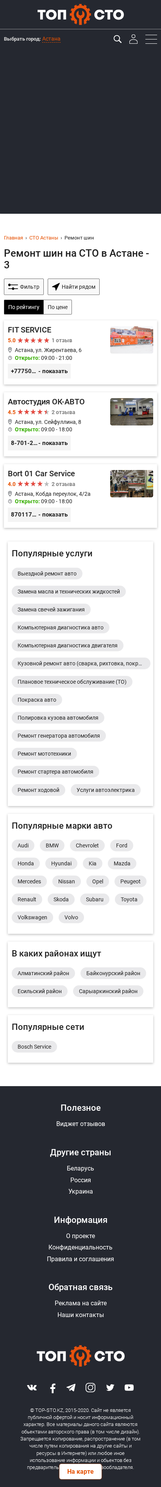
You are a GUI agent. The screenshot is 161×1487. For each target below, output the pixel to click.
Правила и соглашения (80, 1259)
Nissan (66, 881)
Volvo (71, 917)
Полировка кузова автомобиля (58, 718)
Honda (26, 863)
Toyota (129, 899)
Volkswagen (32, 917)
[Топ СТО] (80, 14)
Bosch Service (34, 1047)
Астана (51, 39)
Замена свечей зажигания (51, 609)
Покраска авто (37, 700)
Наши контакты (80, 1315)
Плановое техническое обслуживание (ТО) (72, 682)
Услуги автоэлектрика (106, 790)
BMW (52, 845)
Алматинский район (43, 973)
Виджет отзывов (80, 1124)
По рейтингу (23, 307)
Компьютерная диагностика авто (61, 627)
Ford (121, 845)
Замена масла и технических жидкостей (69, 591)
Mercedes (29, 881)
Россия (80, 1180)
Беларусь (80, 1168)
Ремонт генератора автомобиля (59, 736)
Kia (93, 863)
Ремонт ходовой (38, 790)
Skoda (61, 899)
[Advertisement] (80, 133)
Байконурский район (113, 973)
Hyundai (61, 863)
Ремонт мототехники (44, 754)
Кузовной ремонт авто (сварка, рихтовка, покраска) (84, 663)
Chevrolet (87, 845)
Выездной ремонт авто (47, 573)
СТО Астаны (43, 238)
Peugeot (130, 881)
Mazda (122, 863)
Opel (97, 881)
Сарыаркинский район (108, 991)
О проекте (80, 1236)
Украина (80, 1191)
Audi (23, 845)
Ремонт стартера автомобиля (55, 772)
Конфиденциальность (80, 1247)
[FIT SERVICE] (80, 352)
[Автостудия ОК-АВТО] (80, 424)
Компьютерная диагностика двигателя (68, 645)
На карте (80, 1471)
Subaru (95, 899)
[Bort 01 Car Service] (80, 496)
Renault (27, 899)
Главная (13, 238)
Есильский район (40, 991)
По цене (58, 307)
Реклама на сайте (81, 1303)
